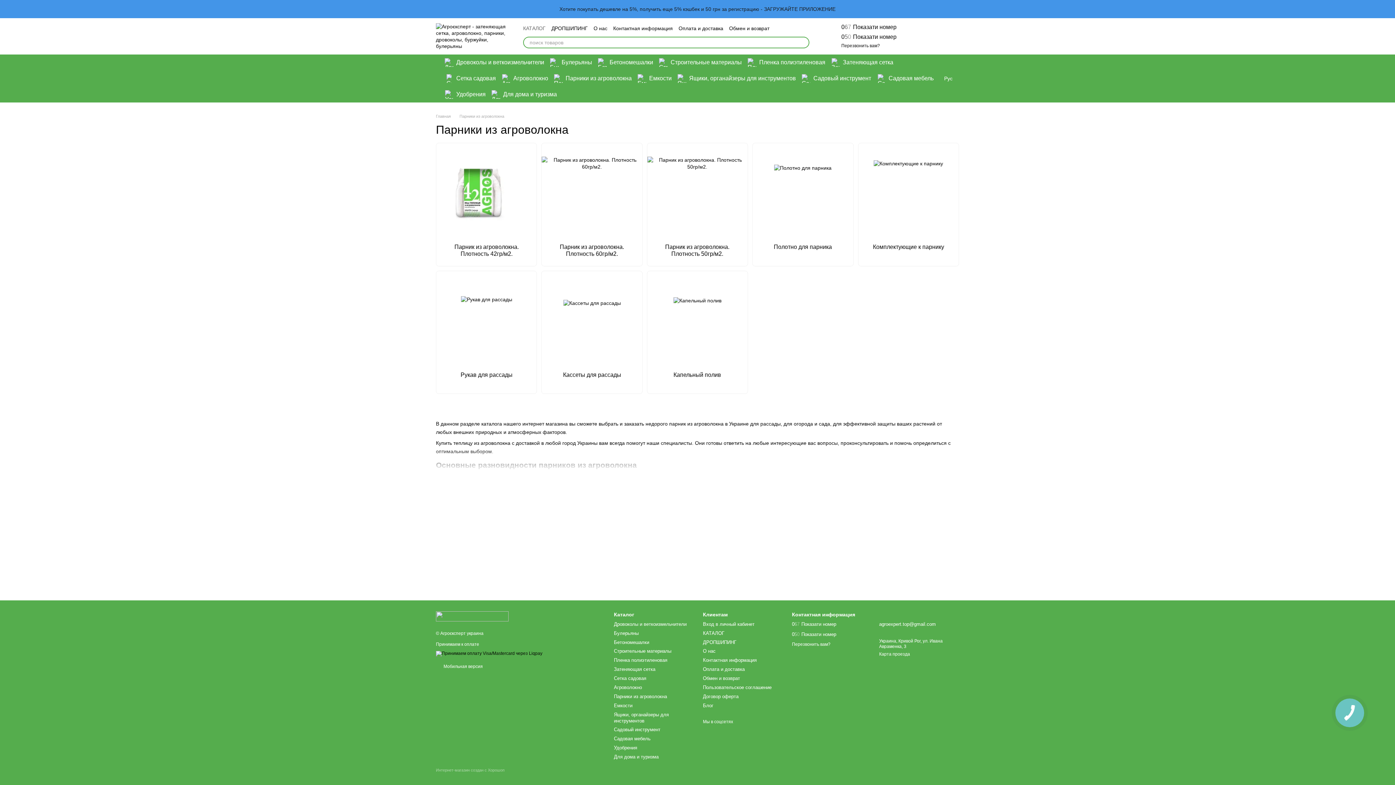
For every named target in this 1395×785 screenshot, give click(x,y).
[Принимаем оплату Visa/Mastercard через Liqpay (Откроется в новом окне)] (489, 653)
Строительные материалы (706, 62)
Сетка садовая (476, 78)
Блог (708, 705)
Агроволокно (530, 78)
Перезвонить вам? (860, 45)
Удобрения (471, 94)
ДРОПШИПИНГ (569, 28)
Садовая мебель (911, 78)
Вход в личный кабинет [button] (729, 624)
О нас (600, 28)
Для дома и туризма (530, 94)
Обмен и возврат (749, 28)
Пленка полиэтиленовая (792, 62)
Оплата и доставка (701, 28)
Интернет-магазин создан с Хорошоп (470, 770)
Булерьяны (577, 62)
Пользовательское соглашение (737, 687)
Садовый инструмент (842, 78)
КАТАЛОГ (534, 28)
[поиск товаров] (803, 42)
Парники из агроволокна (599, 78)
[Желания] (915, 36)
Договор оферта (721, 696)
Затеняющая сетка (868, 62)
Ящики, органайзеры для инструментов (742, 78)
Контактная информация (643, 28)
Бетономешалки (631, 62)
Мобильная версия (462, 666)
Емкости (660, 78)
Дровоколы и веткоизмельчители (500, 62)
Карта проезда (894, 654)
